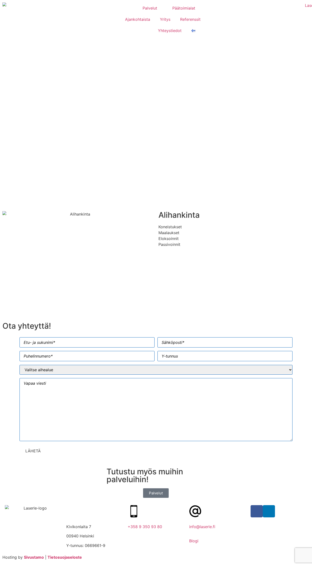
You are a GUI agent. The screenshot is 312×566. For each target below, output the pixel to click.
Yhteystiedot (170, 30)
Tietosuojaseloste (65, 557)
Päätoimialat (183, 8)
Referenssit (190, 19)
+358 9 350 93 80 (145, 526)
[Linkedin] (269, 511)
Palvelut (150, 8)
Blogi (193, 540)
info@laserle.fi (202, 526)
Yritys (165, 19)
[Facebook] (257, 511)
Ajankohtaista (137, 19)
